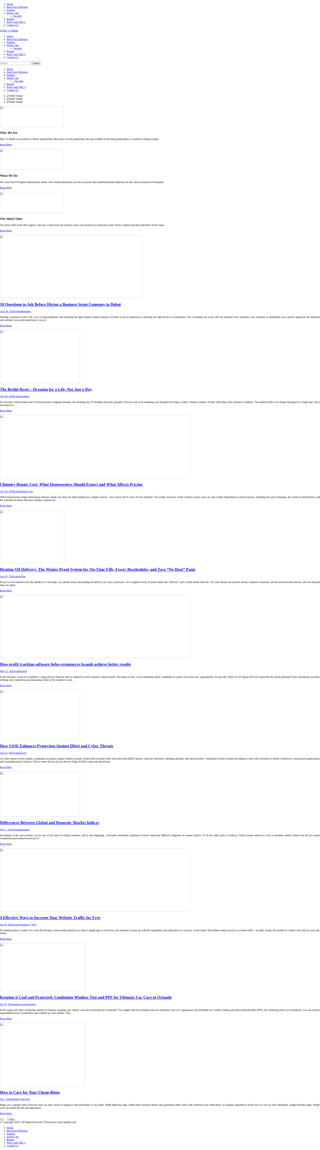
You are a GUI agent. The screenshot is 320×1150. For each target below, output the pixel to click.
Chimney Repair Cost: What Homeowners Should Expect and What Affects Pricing (71, 484)
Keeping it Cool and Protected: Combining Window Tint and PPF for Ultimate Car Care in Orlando (86, 997)
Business (26, 311)
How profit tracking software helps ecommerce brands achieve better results (65, 664)
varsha (18, 311)
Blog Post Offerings (17, 7)
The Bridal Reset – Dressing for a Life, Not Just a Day (46, 389)
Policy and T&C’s (16, 22)
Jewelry (26, 1099)
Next (11, 1119)
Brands (10, 19)
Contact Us (12, 25)
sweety (16, 924)
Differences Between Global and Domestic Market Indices (49, 822)
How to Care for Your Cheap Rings (30, 1092)
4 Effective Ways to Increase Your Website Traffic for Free (50, 917)
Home (10, 4)
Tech (24, 671)
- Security (18, 81)
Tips (23, 576)
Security (17, 16)
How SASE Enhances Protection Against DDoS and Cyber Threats (56, 746)
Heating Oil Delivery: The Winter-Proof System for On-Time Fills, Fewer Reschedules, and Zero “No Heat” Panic (98, 569)
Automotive (30, 1004)
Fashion (11, 10)
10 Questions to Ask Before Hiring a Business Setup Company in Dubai (60, 304)
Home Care (13, 13)
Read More (6, 144)
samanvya (18, 1004)
